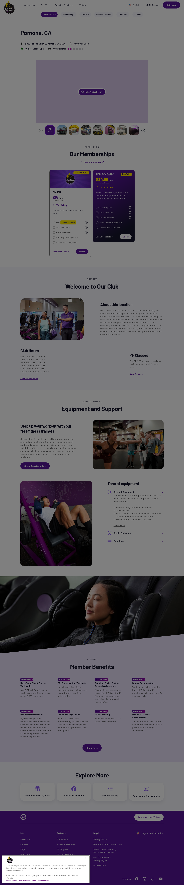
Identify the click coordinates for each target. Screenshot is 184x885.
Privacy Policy (11, 880)
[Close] (85, 858)
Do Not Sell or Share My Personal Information (33, 880)
